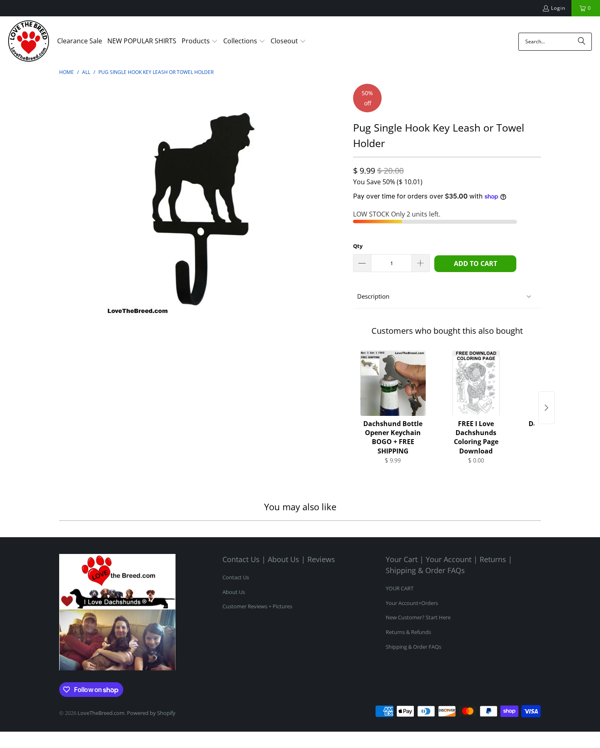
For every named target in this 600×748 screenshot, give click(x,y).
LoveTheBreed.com (101, 713)
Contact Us (235, 577)
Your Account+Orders (412, 603)
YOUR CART (399, 588)
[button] (200, 41)
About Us (233, 592)
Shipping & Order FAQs (413, 646)
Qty (357, 246)
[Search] (581, 42)
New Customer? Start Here (418, 617)
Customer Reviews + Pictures (257, 606)
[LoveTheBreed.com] (28, 41)
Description (373, 296)
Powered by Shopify (151, 713)
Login (558, 7)
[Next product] (546, 407)
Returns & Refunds (408, 632)
